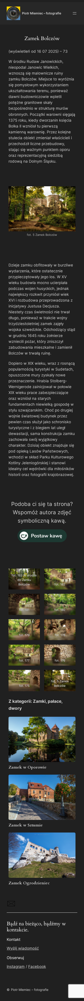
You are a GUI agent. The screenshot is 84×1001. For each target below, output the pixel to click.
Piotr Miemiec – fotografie (41, 13)
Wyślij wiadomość (23, 948)
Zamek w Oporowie (28, 767)
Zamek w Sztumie (26, 825)
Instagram (16, 966)
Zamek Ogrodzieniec (29, 883)
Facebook (37, 966)
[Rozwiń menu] (74, 13)
